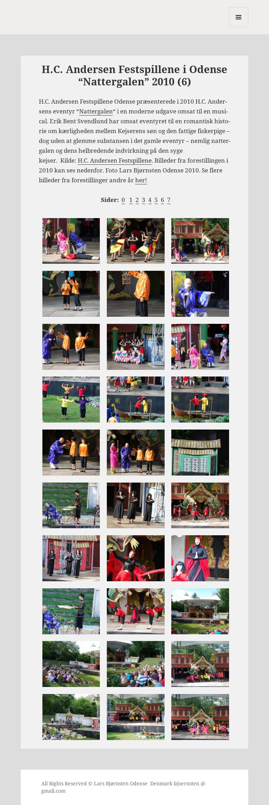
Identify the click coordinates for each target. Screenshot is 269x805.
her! (141, 180)
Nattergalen (96, 111)
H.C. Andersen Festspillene (115, 160)
